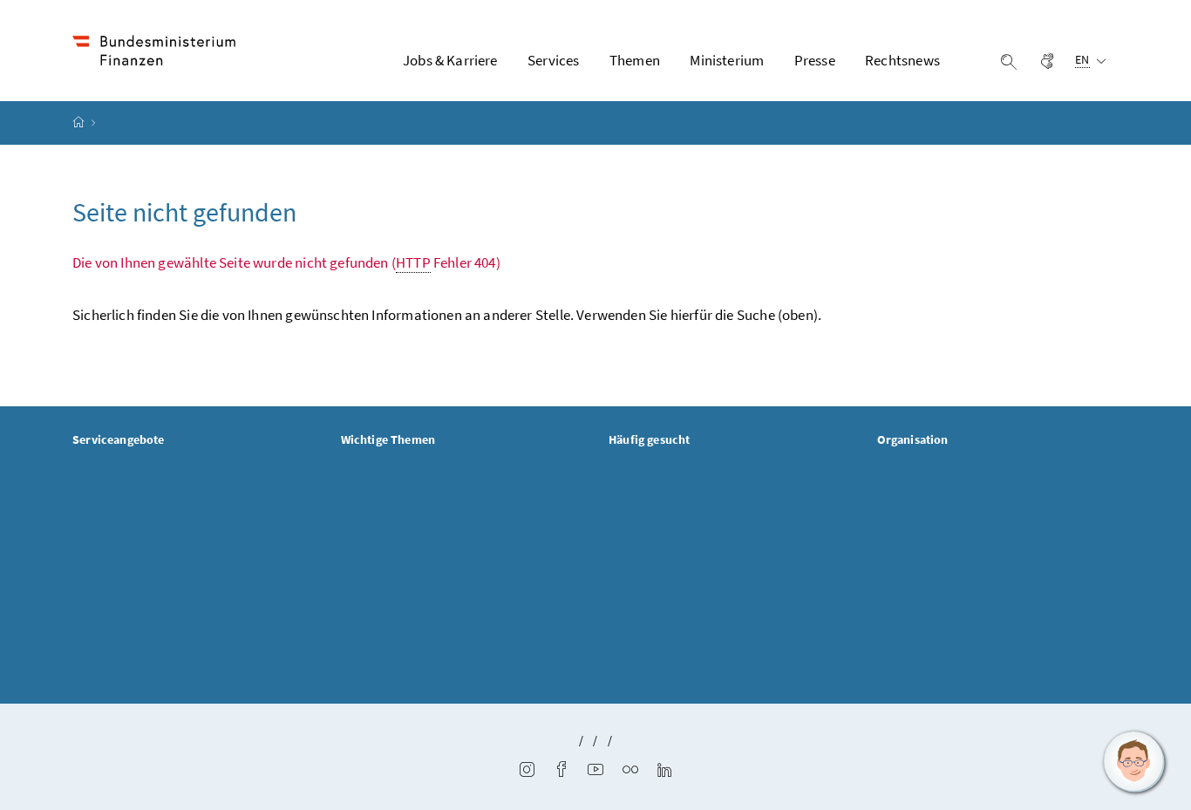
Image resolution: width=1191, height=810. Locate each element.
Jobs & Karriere (450, 60)
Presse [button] (814, 60)
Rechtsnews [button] (902, 60)
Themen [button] (634, 60)
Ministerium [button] (727, 60)
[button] (1134, 762)
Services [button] (553, 60)
